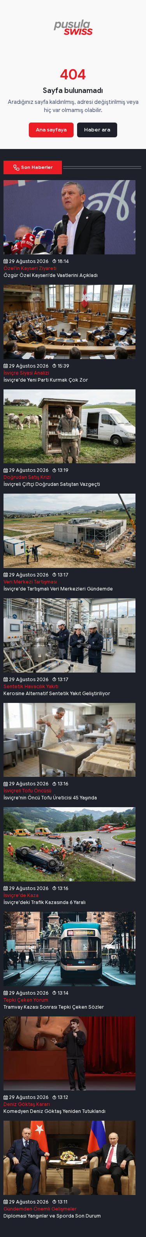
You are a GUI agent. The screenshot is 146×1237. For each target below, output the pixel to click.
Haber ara (97, 129)
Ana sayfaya (51, 129)
